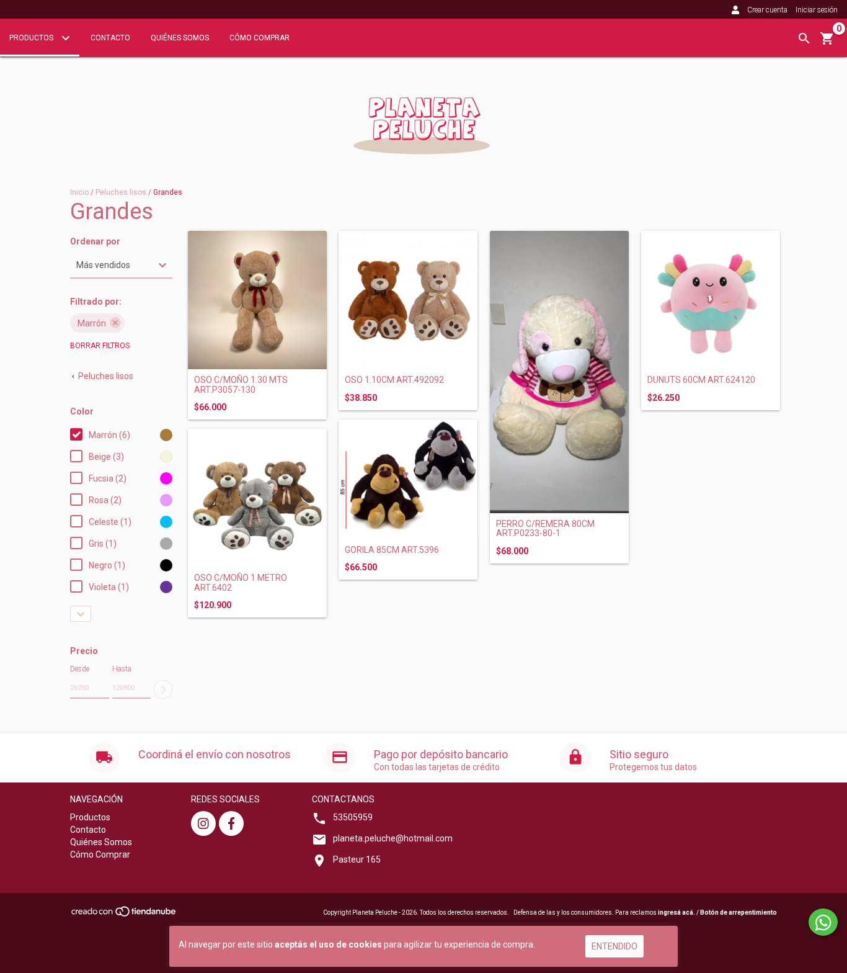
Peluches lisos (120, 192)
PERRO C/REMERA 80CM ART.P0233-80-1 (545, 528)
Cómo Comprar (259, 38)
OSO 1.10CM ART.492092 (394, 380)
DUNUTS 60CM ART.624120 (701, 380)
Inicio (79, 192)
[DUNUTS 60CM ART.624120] (710, 300)
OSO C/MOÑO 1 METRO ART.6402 (240, 582)
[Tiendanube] (124, 915)
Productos (32, 38)
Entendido (614, 946)
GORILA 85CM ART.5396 (392, 550)
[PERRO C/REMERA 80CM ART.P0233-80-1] (559, 372)
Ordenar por (95, 241)
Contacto (110, 38)
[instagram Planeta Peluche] (203, 823)
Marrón (92, 323)
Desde (79, 669)
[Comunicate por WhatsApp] (823, 922)
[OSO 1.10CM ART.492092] (408, 300)
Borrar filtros (100, 345)
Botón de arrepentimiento (738, 912)
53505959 (353, 817)
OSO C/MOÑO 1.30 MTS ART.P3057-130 (241, 384)
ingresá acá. (676, 912)
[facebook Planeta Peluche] (231, 823)
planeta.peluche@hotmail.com (393, 838)
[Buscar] (804, 38)
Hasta (121, 669)
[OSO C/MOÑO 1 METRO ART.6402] (257, 498)
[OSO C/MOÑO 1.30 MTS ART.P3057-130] (257, 300)
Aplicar (163, 689)
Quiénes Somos (180, 38)
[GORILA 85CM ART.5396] (408, 479)
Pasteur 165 (357, 859)
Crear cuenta (767, 10)
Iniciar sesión (817, 10)
